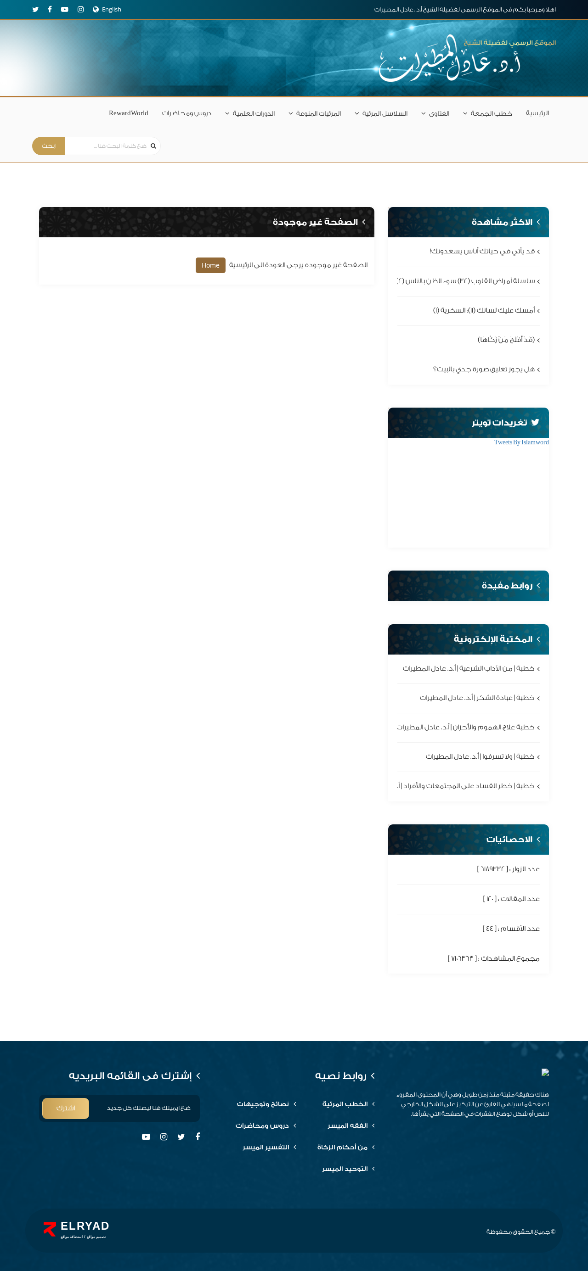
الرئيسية (537, 113)
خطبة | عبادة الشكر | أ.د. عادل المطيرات (477, 698)
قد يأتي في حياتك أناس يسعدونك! (482, 252)
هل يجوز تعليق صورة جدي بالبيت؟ (484, 370)
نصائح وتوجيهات (263, 1104)
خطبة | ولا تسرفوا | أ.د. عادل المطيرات (480, 757)
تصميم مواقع (96, 1237)
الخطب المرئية (345, 1104)
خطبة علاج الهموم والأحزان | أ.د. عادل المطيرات (465, 727)
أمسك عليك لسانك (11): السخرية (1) (484, 310)
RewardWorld (128, 113)
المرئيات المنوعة (318, 114)
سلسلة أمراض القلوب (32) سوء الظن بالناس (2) (465, 281)
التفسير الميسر (266, 1147)
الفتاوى (439, 114)
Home (211, 265)
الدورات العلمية (254, 114)
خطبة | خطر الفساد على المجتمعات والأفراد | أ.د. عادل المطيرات (441, 786)
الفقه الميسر (348, 1126)
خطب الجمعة (491, 114)
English (111, 9)
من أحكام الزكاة (342, 1147)
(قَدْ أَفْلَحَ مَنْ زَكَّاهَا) (506, 340)
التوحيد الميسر (345, 1169)
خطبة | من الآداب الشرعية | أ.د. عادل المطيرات (469, 668)
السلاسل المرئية (384, 114)
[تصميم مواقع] (50, 1229)
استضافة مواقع (72, 1237)
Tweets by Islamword (521, 442)
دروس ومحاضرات (186, 113)
